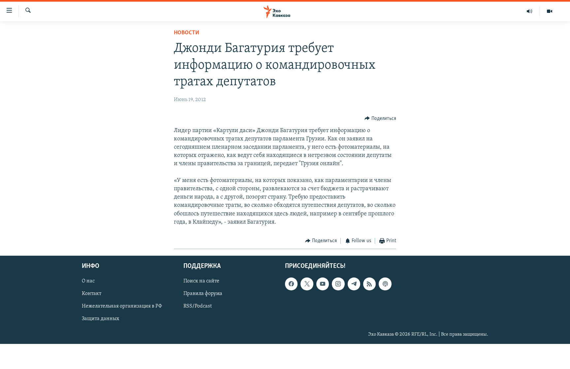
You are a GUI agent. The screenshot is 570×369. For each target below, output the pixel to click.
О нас (88, 281)
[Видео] (549, 11)
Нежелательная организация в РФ (122, 306)
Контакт (91, 294)
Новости (186, 33)
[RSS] (369, 284)
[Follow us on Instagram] (338, 284)
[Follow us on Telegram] (354, 284)
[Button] (380, 118)
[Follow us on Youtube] (322, 284)
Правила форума (202, 294)
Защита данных (100, 319)
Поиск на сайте (201, 281)
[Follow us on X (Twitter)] (307, 284)
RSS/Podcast (197, 306)
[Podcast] (385, 284)
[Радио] (530, 11)
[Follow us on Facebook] (291, 284)
